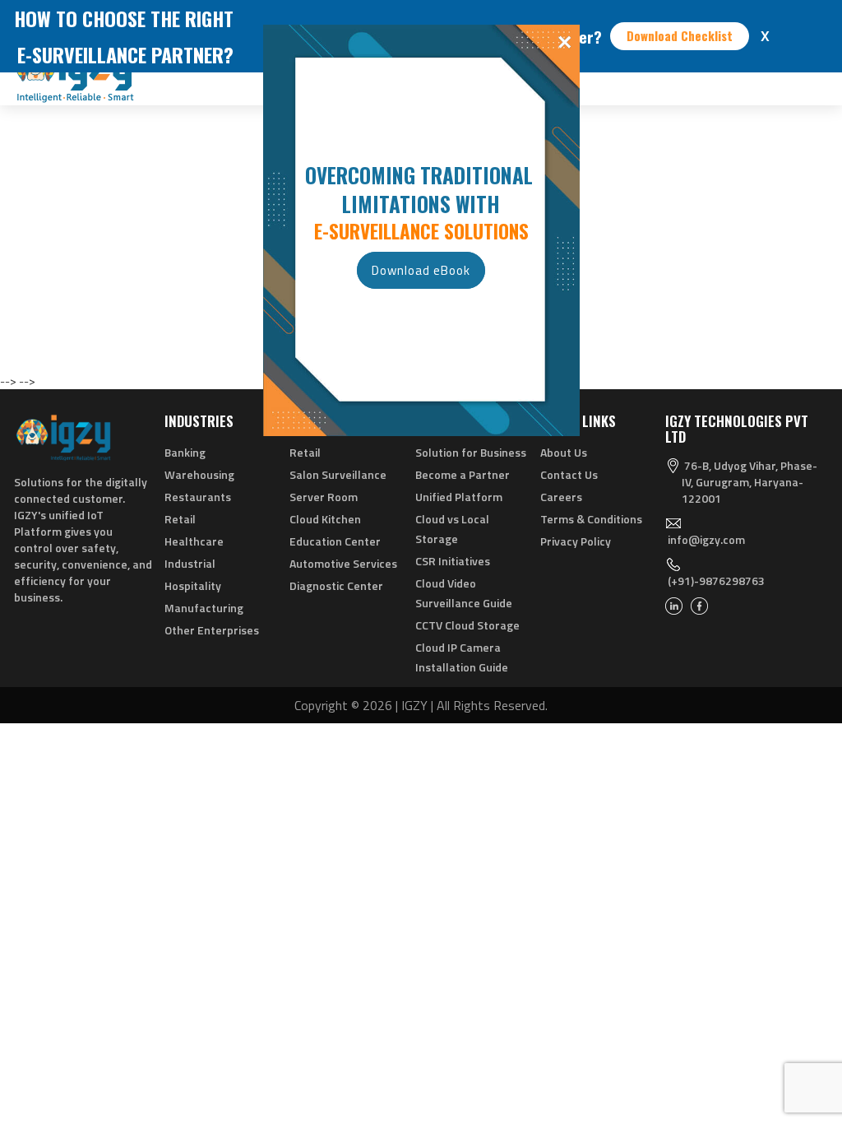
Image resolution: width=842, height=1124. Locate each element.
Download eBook (421, 270)
